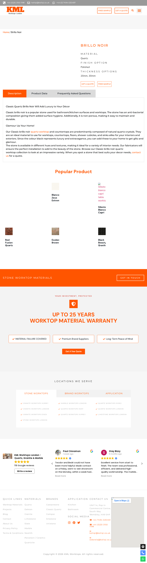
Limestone (30, 519)
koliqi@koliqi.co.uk (40, 2)
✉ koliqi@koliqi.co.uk (100, 532)
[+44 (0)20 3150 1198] (4, 2)
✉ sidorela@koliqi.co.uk (101, 539)
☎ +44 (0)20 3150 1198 (99, 525)
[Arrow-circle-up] (143, 546)
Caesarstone (52, 504)
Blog (5, 514)
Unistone (51, 523)
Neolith (29, 533)
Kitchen (72, 504)
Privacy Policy (10, 528)
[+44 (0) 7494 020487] (53, 2)
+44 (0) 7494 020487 (66, 2)
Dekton (28, 509)
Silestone (51, 519)
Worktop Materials (12, 504)
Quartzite (30, 542)
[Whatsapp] (143, 559)
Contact (7, 519)
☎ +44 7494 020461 (100, 520)
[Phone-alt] (143, 552)
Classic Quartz (53, 509)
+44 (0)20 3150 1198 (15, 2)
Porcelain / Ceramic (35, 538)
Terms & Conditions (13, 533)
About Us (7, 523)
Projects (7, 509)
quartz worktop (40, 131)
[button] (139, 10)
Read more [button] (65, 476)
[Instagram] (69, 522)
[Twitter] (78, 522)
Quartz (28, 504)
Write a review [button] (24, 471)
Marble (28, 528)
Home (6, 32)
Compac (50, 514)
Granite (28, 514)
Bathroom (73, 509)
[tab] (14, 93)
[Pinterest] (74, 522)
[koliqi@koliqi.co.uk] (28, 2)
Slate (27, 523)
